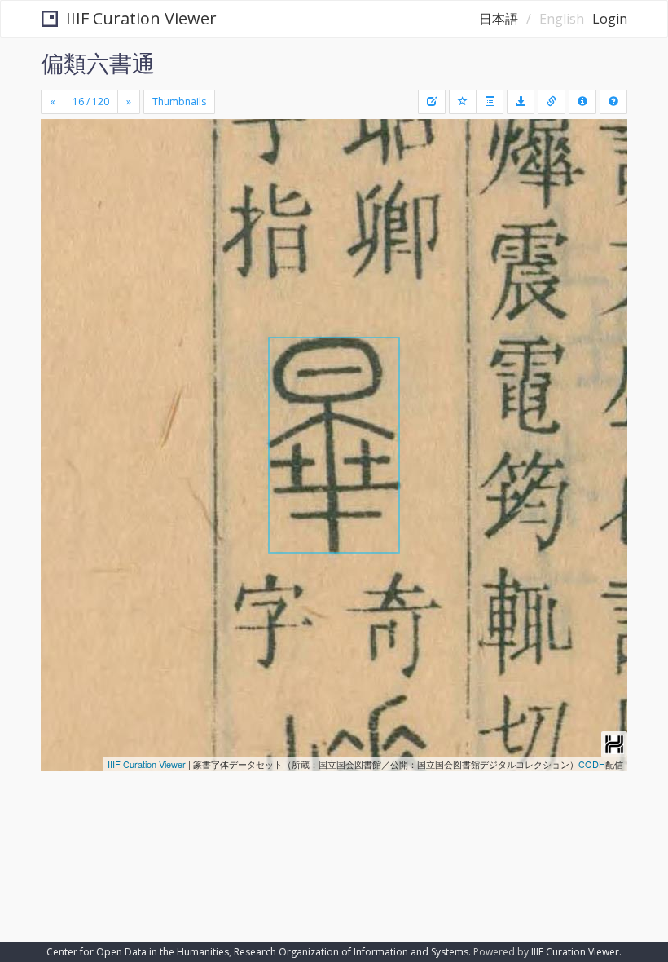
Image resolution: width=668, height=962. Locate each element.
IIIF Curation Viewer (141, 18)
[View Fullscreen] (63, 201)
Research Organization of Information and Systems (351, 952)
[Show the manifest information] (582, 102)
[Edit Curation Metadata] (432, 102)
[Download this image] (520, 102)
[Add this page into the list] (463, 102)
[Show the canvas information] (551, 102)
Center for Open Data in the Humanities (137, 952)
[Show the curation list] (489, 102)
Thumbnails (179, 101)
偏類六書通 (98, 62)
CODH (591, 763)
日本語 (498, 19)
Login (609, 19)
